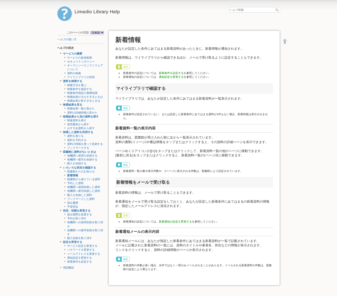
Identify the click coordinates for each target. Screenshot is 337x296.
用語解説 (68, 267)
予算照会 (72, 206)
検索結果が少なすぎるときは (85, 96)
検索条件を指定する (79, 89)
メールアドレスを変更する (83, 253)
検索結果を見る (72, 104)
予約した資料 (75, 183)
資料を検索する (72, 81)
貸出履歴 (72, 202)
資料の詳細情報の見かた (82, 112)
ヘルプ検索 (277, 9)
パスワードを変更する (81, 249)
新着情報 (72, 175)
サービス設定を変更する (82, 245)
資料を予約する (76, 140)
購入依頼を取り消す (79, 238)
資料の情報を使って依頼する (85, 144)
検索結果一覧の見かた (81, 108)
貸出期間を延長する (79, 214)
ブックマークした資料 (81, 199)
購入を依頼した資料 (79, 195)
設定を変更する (72, 242)
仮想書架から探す (78, 124)
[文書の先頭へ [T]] (285, 41)
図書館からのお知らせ (81, 171)
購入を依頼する (76, 163)
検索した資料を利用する (78, 132)
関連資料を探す (76, 120)
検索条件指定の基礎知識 (82, 93)
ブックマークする (78, 147)
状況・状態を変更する (77, 210)
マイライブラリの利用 (81, 77)
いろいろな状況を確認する (79, 167)
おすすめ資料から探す (81, 128)
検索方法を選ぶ (76, 85)
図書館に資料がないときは (79, 151)
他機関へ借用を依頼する (82, 155)
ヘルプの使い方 (67, 39)
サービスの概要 (72, 53)
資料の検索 (74, 73)
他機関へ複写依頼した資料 (83, 191)
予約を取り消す (76, 218)
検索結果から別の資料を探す (81, 116)
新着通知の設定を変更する (175, 221)
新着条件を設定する (79, 261)
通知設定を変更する (79, 257)
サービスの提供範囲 (79, 57)
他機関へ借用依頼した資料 (83, 187)
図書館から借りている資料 (83, 179)
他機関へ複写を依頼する (82, 159)
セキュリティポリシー (81, 61)
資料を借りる (75, 136)
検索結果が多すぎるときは (83, 100)
